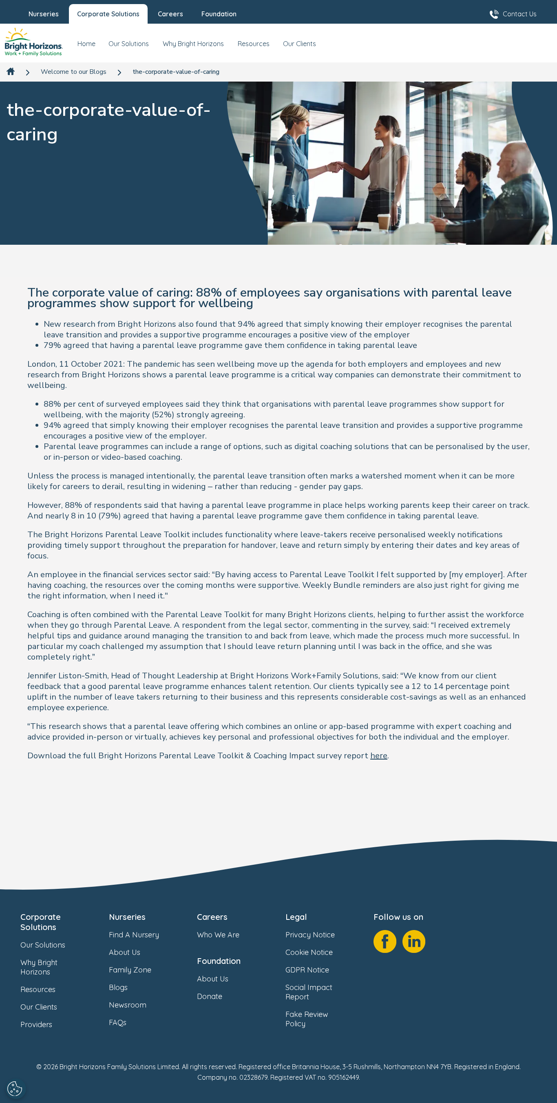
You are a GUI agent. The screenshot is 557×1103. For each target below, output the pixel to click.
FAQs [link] (117, 1022)
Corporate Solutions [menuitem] (108, 14)
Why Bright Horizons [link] (38, 967)
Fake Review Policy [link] (306, 1019)
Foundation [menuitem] (219, 14)
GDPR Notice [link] (307, 970)
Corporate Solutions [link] (40, 922)
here (378, 755)
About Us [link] (124, 952)
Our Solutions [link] (42, 945)
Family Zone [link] (130, 970)
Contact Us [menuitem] (520, 14)
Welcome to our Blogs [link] (73, 72)
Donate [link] (209, 996)
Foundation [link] (219, 961)
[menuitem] (86, 46)
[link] (34, 43)
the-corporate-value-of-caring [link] (176, 72)
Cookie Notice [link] (309, 952)
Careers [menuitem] (170, 14)
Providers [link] (36, 1024)
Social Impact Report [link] (308, 992)
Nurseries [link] (127, 917)
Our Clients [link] (38, 1007)
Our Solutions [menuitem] (128, 44)
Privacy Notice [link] (310, 934)
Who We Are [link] (218, 934)
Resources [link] (37, 989)
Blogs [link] (118, 987)
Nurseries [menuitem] (44, 14)
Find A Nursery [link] (134, 934)
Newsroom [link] (127, 1005)
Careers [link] (212, 917)
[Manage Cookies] (16, 1089)
